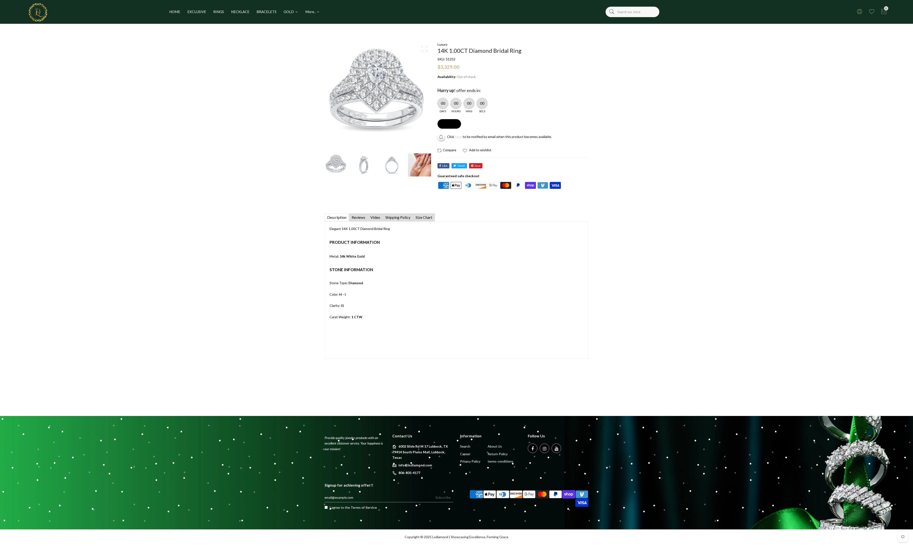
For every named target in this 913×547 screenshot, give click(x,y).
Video (375, 217)
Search (465, 446)
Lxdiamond (440, 537)
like (444, 165)
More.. (310, 12)
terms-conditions (500, 461)
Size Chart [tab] (424, 217)
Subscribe (443, 497)
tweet (461, 165)
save (478, 165)
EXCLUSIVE (196, 12)
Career (465, 454)
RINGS (218, 12)
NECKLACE (240, 12)
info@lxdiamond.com (415, 465)
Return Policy (498, 454)
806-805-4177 (409, 473)
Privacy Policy (470, 461)
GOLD (289, 12)
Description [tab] (336, 217)
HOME (174, 12)
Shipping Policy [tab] (397, 217)
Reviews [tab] (358, 217)
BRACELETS (267, 12)
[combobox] (632, 12)
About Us (495, 446)
